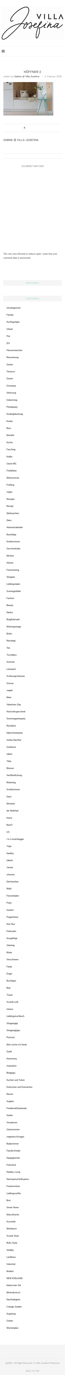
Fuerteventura (13, 1186)
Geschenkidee (13, 548)
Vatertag (10, 945)
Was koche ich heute (16, 1044)
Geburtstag (11, 400)
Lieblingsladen (13, 584)
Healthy (10, 853)
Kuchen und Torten (15, 1080)
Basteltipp (11, 534)
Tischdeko (11, 655)
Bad (8, 988)
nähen (9, 754)
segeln (9, 690)
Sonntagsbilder (13, 591)
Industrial (10, 1264)
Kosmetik (11, 1221)
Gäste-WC (11, 463)
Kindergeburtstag (14, 414)
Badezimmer (12, 1143)
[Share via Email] (39, 128)
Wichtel (10, 556)
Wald (8, 888)
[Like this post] (26, 128)
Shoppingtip (12, 1023)
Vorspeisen (11, 1122)
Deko (9, 520)
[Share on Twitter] (33, 128)
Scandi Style (12, 1236)
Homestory (11, 1058)
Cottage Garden (14, 1306)
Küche (9, 442)
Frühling (10, 485)
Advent (9, 563)
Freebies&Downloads (16, 1108)
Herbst (9, 612)
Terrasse (10, 371)
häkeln (9, 860)
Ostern (9, 378)
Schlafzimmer (13, 789)
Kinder (9, 421)
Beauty (9, 605)
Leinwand (11, 669)
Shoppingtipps (13, 1030)
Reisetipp (11, 640)
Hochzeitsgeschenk (16, 711)
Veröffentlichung (14, 775)
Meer (8, 697)
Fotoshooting (12, 570)
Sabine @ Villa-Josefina (26, 76)
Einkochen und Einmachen (19, 1087)
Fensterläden (12, 896)
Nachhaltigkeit (13, 1299)
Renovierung (12, 357)
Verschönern (12, 959)
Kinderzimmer (13, 541)
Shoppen (10, 577)
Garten (9, 364)
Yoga (8, 846)
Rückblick (11, 726)
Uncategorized (13, 308)
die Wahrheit (12, 810)
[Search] (61, 51)
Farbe (9, 966)
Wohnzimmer (12, 478)
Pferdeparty (12, 407)
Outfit (9, 1051)
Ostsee (10, 683)
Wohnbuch (11, 1228)
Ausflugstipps (13, 322)
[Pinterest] (43, 51)
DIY (8, 343)
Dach (9, 796)
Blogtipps (11, 1073)
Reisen (9, 1094)
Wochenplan (12, 1328)
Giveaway (11, 385)
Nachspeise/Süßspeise (17, 1179)
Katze (9, 818)
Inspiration (11, 1066)
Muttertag (11, 782)
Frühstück (11, 1165)
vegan (9, 492)
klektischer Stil (13, 1285)
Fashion (10, 598)
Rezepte (10, 499)
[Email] (50, 51)
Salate (9, 1115)
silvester (10, 874)
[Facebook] (46, 51)
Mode (9, 952)
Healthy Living (13, 1172)
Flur (8, 336)
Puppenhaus (12, 917)
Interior (9, 1009)
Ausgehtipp (11, 938)
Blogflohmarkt (13, 619)
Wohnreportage (13, 626)
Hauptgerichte (13, 1158)
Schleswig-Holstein (15, 676)
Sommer (10, 662)
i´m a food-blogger (15, 839)
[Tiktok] (57, 51)
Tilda (8, 761)
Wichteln (10, 803)
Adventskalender (14, 527)
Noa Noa (10, 924)
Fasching (10, 449)
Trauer (9, 995)
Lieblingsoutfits (13, 1193)
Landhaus (11, 1257)
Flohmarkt (11, 931)
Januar (9, 867)
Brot (8, 1200)
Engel (9, 973)
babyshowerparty (14, 733)
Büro (8, 428)
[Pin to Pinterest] (36, 128)
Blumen (10, 768)
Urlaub (9, 329)
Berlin (9, 633)
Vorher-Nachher (13, 740)
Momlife (10, 435)
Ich (8, 832)
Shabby (10, 1250)
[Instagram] (39, 51)
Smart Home (12, 1207)
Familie (10, 315)
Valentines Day (13, 704)
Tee (8, 648)
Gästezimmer (13, 1129)
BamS (9, 825)
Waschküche (12, 1214)
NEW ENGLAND (14, 1278)
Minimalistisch (13, 1292)
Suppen (10, 1101)
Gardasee (11, 747)
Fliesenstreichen (14, 350)
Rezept (9, 506)
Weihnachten (12, 513)
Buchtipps (11, 980)
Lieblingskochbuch (15, 1016)
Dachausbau (12, 881)
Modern (10, 1271)
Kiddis (9, 456)
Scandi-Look (12, 1002)
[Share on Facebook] (29, 128)
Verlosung (11, 393)
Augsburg (11, 1313)
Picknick (10, 1037)
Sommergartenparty (16, 718)
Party (9, 903)
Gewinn (10, 910)
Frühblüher (11, 470)
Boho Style (11, 1243)
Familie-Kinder (13, 1150)
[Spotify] (53, 51)
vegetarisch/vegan (15, 1136)
